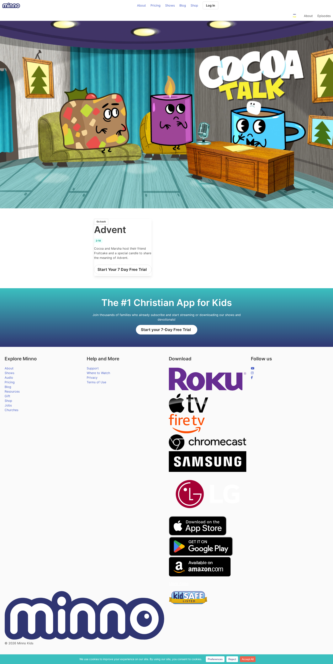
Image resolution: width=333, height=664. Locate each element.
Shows (170, 5)
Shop (194, 5)
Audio (9, 377)
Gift (7, 396)
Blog (182, 5)
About (141, 5)
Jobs (8, 405)
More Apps (179, 583)
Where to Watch (98, 373)
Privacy (92, 377)
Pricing (156, 5)
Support (93, 368)
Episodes (324, 16)
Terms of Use (96, 382)
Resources (12, 391)
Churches (11, 410)
